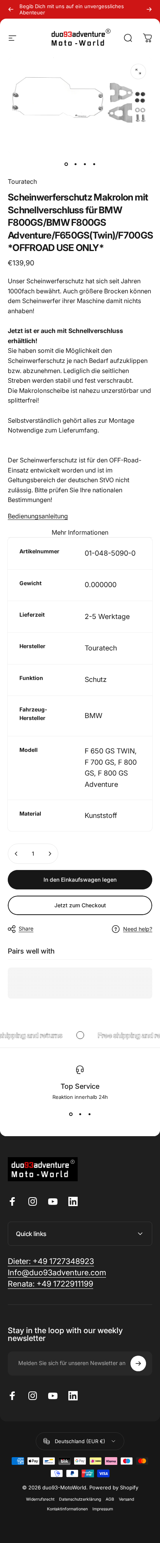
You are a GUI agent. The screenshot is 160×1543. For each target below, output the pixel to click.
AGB (110, 1499)
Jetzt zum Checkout (80, 905)
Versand (126, 1499)
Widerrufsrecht (40, 1499)
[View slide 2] (80, 1114)
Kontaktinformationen (67, 1509)
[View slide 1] (70, 1114)
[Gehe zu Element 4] (94, 164)
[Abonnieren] (138, 1363)
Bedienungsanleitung (38, 516)
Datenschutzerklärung (80, 1499)
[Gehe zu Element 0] (66, 164)
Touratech (22, 181)
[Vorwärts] (149, 9)
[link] (50, 1284)
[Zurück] (10, 9)
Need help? (137, 929)
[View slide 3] (89, 1114)
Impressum (102, 1509)
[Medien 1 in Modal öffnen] (138, 71)
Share (26, 928)
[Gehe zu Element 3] (84, 164)
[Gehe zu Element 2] (75, 164)
